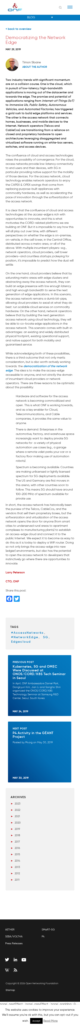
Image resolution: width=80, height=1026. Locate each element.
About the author (34, 66)
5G (45, 637)
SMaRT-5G (48, 929)
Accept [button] (36, 1020)
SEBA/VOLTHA (14, 936)
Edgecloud (21, 641)
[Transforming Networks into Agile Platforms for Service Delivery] (12, 7)
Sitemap (10, 990)
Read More (50, 1020)
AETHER (10, 929)
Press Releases (14, 943)
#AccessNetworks (27, 632)
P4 (43, 936)
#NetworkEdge (24, 637)
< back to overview (18, 29)
